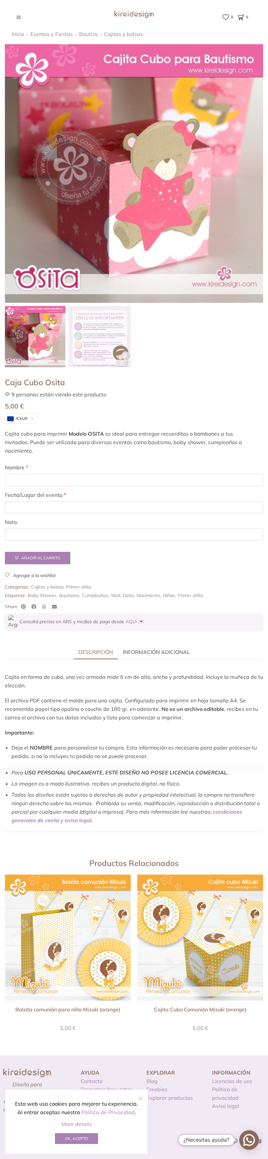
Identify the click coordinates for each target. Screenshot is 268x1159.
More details (76, 1124)
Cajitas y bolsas (123, 34)
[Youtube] (258, 1141)
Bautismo (69, 595)
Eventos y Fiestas (51, 34)
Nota (11, 522)
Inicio (18, 34)
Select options (68, 940)
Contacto (92, 1081)
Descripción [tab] (95, 652)
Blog (152, 1081)
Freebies (156, 1089)
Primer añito (79, 587)
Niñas (169, 595)
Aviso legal (225, 1106)
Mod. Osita (122, 595)
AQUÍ (131, 622)
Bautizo (88, 34)
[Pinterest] (235, 1141)
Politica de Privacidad (108, 1112)
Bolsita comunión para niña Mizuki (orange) (67, 1009)
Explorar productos (169, 1098)
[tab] (96, 652)
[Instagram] (223, 1141)
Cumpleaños (95, 595)
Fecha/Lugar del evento (35, 495)
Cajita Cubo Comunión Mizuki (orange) (200, 1009)
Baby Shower (42, 595)
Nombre (16, 467)
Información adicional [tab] (156, 652)
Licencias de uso (232, 1081)
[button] (23, 606)
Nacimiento (148, 595)
